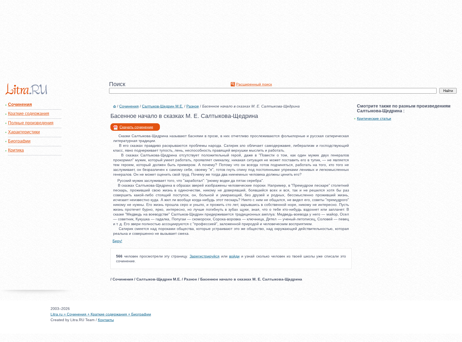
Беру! (117, 241)
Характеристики (24, 132)
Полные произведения (30, 123)
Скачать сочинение (136, 127)
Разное (192, 106)
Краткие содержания (28, 113)
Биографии (19, 141)
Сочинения (20, 104)
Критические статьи (374, 118)
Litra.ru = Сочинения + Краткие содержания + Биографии (101, 314)
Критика (16, 150)
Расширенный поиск (254, 84)
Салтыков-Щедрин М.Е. (162, 106)
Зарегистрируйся (205, 256)
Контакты (106, 320)
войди (234, 256)
